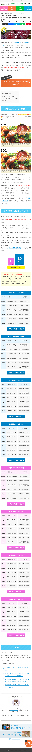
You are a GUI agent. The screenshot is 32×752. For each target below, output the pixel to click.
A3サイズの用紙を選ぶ (15, 635)
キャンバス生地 (14, 710)
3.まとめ (4, 100)
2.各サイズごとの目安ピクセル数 (10, 98)
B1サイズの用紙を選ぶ (15, 372)
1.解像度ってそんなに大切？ (9, 96)
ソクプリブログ (16, 42)
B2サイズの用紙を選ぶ (15, 416)
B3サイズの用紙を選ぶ (15, 460)
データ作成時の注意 (15, 248)
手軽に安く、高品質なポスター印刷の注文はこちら (16, 83)
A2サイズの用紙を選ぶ (15, 591)
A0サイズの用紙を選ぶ (15, 504)
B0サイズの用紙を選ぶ (15, 329)
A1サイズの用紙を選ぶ (15, 547)
